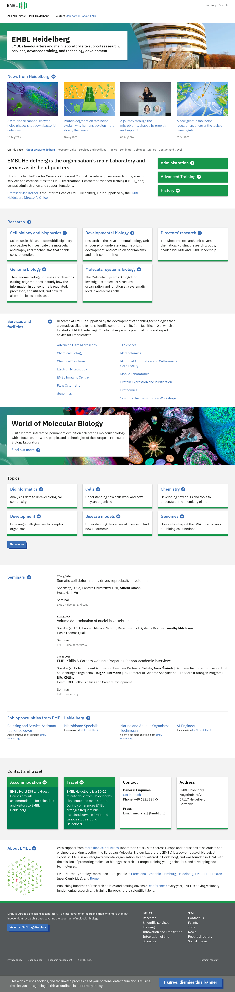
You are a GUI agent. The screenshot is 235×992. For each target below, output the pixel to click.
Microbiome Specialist (82, 726)
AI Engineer (186, 726)
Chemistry (170, 489)
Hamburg (169, 874)
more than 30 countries (101, 848)
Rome (94, 878)
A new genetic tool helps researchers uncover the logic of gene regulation (200, 125)
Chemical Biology (69, 353)
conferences (158, 886)
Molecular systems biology (110, 269)
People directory (200, 936)
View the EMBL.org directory (27, 927)
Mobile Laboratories (134, 374)
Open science (35, 960)
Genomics (64, 393)
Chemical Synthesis (71, 361)
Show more (16, 544)
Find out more (23, 450)
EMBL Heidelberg (88, 730)
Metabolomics (130, 353)
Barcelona (138, 874)
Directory (210, 5)
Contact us (196, 918)
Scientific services (156, 922)
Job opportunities (145, 150)
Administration (175, 163)
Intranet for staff (209, 960)
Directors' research (178, 233)
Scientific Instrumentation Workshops (148, 398)
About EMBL (89, 16)
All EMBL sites (16, 16)
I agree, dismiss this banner (190, 982)
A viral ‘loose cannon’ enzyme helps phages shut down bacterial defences (31, 125)
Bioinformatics (24, 489)
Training (149, 927)
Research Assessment (60, 960)
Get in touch (132, 795)
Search (223, 5)
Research (16, 222)
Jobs (191, 927)
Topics (113, 150)
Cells (90, 489)
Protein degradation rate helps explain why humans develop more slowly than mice (89, 125)
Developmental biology (107, 233)
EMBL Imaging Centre (73, 377)
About (191, 913)
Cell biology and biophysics (35, 233)
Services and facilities (19, 324)
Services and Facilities (92, 150)
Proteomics (128, 390)
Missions (147, 913)
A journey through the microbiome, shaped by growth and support (143, 125)
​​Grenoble (154, 874)
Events (193, 922)
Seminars (125, 150)
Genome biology (25, 269)
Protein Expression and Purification (146, 382)
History (167, 191)
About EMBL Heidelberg (40, 150)
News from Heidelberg (28, 77)
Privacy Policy (92, 986)
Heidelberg (185, 874)
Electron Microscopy (72, 369)
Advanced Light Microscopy (77, 345)
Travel (72, 782)
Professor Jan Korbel (22, 193)
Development (22, 516)
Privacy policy (14, 960)
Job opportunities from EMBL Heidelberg (45, 718)
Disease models (100, 516)
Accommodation (25, 782)
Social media (197, 941)
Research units (66, 150)
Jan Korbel (73, 16)
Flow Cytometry (68, 385)
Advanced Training (178, 177)
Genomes (170, 516)
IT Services (128, 345)
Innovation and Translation (162, 932)
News (192, 932)
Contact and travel (170, 150)
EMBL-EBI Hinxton (208, 874)
